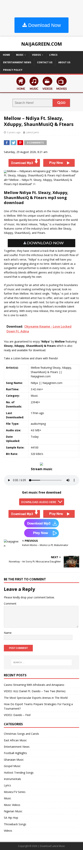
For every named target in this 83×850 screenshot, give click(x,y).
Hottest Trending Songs (19, 772)
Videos (36, 54)
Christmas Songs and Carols (21, 734)
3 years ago (14, 132)
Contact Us (44, 62)
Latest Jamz (32, 132)
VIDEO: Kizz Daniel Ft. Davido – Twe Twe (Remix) (34, 691)
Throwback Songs (15, 824)
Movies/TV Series (14, 792)
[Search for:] (41, 662)
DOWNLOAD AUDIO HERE (38, 502)
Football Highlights (15, 753)
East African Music (15, 740)
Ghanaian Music (14, 759)
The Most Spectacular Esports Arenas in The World (36, 698)
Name (8, 633)
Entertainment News (17, 62)
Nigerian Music (13, 811)
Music (20, 54)
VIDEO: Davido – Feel (17, 715)
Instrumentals (12, 779)
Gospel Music (12, 766)
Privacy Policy (12, 70)
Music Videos (12, 805)
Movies (61, 89)
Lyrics (53, 54)
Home (6, 54)
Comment (10, 603)
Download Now (44, 25)
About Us (64, 62)
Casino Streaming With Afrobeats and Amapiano (34, 685)
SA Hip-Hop (11, 817)
